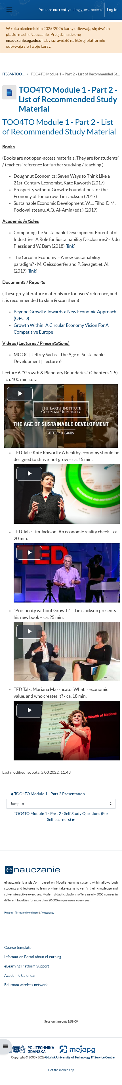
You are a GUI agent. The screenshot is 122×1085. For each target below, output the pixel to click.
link (70, 246)
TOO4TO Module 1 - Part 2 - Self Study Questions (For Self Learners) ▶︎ (61, 816)
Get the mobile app (61, 1070)
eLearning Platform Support (26, 966)
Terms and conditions (27, 912)
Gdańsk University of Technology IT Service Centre (80, 1057)
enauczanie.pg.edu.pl (24, 40)
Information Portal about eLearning (32, 957)
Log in (112, 9)
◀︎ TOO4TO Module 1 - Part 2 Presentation (47, 794)
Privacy (8, 912)
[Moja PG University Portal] (75, 1049)
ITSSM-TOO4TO (13, 74)
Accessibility (47, 912)
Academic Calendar (20, 975)
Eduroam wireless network (26, 985)
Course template (17, 947)
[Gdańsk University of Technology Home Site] (30, 1049)
